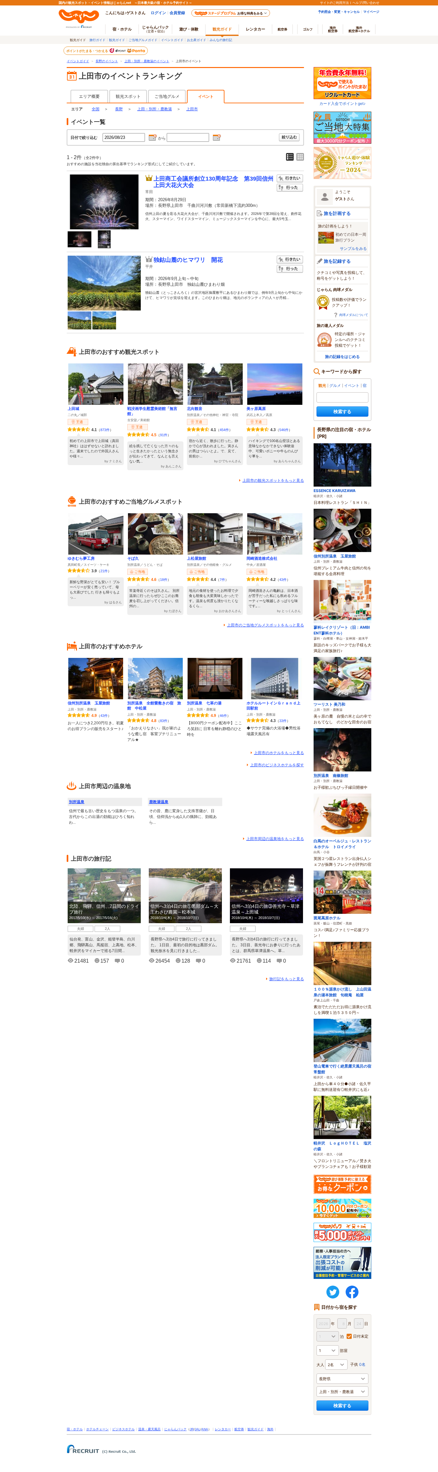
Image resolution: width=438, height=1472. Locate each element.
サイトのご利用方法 (334, 2)
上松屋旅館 (196, 558)
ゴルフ (308, 29)
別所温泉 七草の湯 (204, 703)
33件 (283, 721)
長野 (119, 109)
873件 (105, 430)
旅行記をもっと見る (286, 979)
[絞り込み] (289, 137)
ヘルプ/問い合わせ (365, 2)
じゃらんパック (155, 29)
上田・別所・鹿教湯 (154, 109)
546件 (284, 430)
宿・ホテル (75, 1429)
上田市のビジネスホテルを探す (277, 765)
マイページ (371, 11)
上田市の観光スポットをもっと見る (273, 480)
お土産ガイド (196, 40)
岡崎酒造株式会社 (262, 558)
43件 (283, 580)
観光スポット (128, 96)
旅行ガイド (97, 40)
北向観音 (194, 408)
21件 (104, 571)
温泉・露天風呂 (149, 1429)
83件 (163, 721)
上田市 (192, 109)
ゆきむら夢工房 (81, 558)
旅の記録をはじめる (342, 356)
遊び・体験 (188, 29)
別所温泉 (76, 802)
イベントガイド (172, 40)
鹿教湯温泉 (158, 802)
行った (290, 188)
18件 (163, 580)
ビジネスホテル (123, 1429)
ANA (204, 1429)
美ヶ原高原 (256, 408)
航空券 (282, 29)
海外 (333, 29)
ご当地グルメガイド (143, 40)
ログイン (158, 12)
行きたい (290, 178)
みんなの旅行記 (221, 40)
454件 (224, 430)
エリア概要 (89, 96)
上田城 (73, 408)
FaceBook (352, 1292)
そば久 (133, 558)
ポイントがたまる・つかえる (87, 51)
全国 (95, 109)
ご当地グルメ (167, 96)
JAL (197, 1429)
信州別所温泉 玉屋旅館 (89, 703)
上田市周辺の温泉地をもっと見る (275, 839)
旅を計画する (337, 213)
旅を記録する (337, 261)
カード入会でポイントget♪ (342, 103)
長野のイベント (107, 61)
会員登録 (177, 12)
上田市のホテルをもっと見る (279, 753)
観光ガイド (117, 40)
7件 (222, 580)
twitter (332, 1292)
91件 (163, 435)
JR (192, 1429)
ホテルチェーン (97, 1429)
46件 (223, 716)
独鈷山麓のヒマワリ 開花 (188, 260)
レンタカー (255, 29)
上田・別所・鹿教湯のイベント (146, 61)
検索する (342, 411)
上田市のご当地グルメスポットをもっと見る (265, 625)
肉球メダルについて (353, 315)
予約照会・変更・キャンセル (339, 11)
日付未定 (360, 1336)
